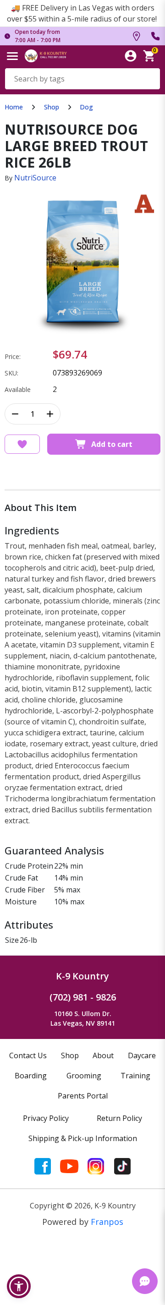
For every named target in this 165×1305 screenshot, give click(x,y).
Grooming (83, 1076)
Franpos (107, 1221)
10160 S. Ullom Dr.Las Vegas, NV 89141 (82, 1018)
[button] (18, 1286)
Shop (51, 107)
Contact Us (28, 1055)
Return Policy (119, 1118)
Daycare (142, 1055)
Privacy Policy (46, 1118)
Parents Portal (83, 1096)
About (103, 1055)
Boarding (31, 1076)
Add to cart (111, 444)
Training (135, 1076)
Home (14, 107)
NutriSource (35, 178)
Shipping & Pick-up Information (82, 1138)
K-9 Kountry (82, 976)
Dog (86, 107)
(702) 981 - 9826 (83, 997)
